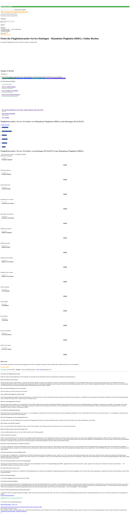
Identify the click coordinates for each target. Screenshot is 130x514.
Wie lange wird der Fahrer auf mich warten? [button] (10, 468)
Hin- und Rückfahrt (16, 29)
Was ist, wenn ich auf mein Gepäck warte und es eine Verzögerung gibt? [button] (16, 460)
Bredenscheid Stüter (7, 131)
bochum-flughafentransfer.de (15, 12)
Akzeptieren (3, 511)
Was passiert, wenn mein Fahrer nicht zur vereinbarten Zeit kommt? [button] (15, 443)
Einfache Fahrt (5, 29)
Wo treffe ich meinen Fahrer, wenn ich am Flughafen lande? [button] (13, 452)
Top (16, 504)
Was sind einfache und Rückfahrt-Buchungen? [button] (10, 410)
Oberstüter (4, 143)
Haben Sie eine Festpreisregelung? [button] (8, 475)
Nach (16, 15)
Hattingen (4, 135)
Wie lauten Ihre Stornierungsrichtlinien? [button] (9, 481)
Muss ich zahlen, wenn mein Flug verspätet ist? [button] (10, 423)
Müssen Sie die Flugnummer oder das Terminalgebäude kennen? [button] (14, 417)
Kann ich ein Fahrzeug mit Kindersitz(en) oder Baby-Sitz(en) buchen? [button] (15, 489)
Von (16, 14)
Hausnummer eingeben (20, 9)
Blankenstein (5, 127)
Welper (4, 146)
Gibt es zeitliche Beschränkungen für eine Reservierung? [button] (13, 394)
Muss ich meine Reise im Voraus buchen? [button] (9, 379)
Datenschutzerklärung (6, 504)
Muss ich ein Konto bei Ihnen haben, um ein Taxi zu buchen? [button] (13, 388)
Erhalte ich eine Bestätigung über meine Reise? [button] (11, 401)
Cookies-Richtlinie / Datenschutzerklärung (16, 511)
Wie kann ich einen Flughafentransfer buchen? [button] (10, 373)
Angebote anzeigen (5, 30)
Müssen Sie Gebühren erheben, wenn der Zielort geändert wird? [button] (14, 429)
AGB (13, 504)
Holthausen (5, 139)
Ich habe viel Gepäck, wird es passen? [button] (8, 435)
